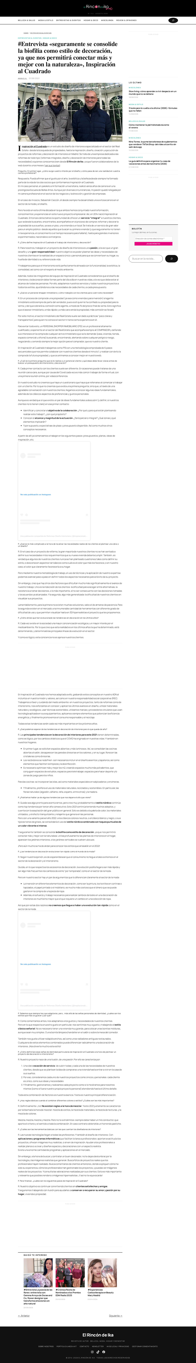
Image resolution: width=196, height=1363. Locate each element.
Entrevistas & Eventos (40, 33)
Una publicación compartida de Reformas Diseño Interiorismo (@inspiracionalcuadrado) (56, 536)
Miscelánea (135, 88)
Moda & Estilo (136, 104)
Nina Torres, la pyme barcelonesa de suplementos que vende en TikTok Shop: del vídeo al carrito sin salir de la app (153, 144)
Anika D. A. (22, 78)
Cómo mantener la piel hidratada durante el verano (149, 126)
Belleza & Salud (137, 121)
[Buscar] (171, 258)
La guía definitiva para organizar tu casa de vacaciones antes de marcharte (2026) (149, 162)
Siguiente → (115, 1315)
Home (26, 33)
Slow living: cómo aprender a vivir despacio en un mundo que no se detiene (152, 92)
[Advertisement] (70, 668)
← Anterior (24, 1315)
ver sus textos (52, 165)
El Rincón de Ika (98, 1335)
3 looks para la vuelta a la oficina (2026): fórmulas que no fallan (153, 109)
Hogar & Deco (50, 38)
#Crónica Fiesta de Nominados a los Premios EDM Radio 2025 (68, 1292)
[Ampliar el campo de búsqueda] (173, 20)
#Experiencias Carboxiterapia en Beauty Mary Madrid (101, 1292)
